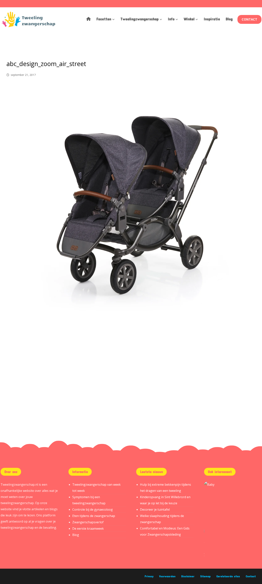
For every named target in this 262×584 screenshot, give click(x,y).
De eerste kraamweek (88, 528)
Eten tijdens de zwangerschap (93, 516)
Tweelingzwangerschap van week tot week (96, 487)
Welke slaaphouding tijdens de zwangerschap (162, 519)
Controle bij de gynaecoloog (92, 509)
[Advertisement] (131, 368)
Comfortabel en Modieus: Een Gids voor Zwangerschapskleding (164, 531)
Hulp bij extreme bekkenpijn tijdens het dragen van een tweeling (165, 487)
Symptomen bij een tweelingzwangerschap (88, 500)
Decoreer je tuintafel (155, 509)
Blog (75, 535)
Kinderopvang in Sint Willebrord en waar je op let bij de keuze (165, 500)
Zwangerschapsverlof (88, 522)
